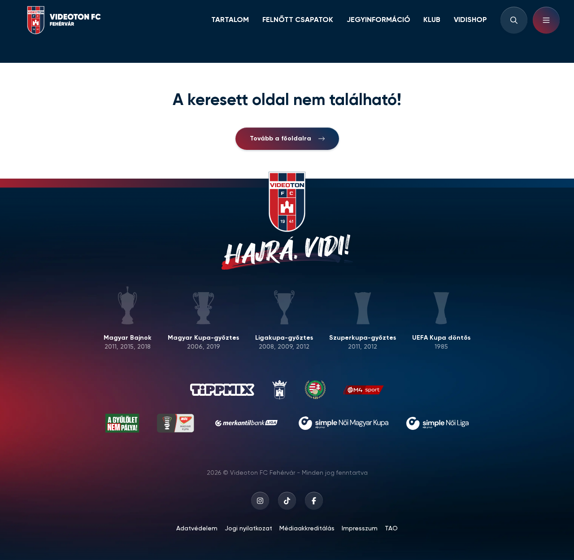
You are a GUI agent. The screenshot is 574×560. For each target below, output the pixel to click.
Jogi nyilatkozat (248, 528)
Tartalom (230, 20)
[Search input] (513, 20)
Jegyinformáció (378, 20)
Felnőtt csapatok (297, 20)
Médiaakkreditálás (307, 528)
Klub (431, 20)
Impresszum (360, 528)
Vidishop (470, 20)
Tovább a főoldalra (280, 139)
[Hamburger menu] (546, 20)
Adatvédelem (196, 528)
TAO (391, 528)
